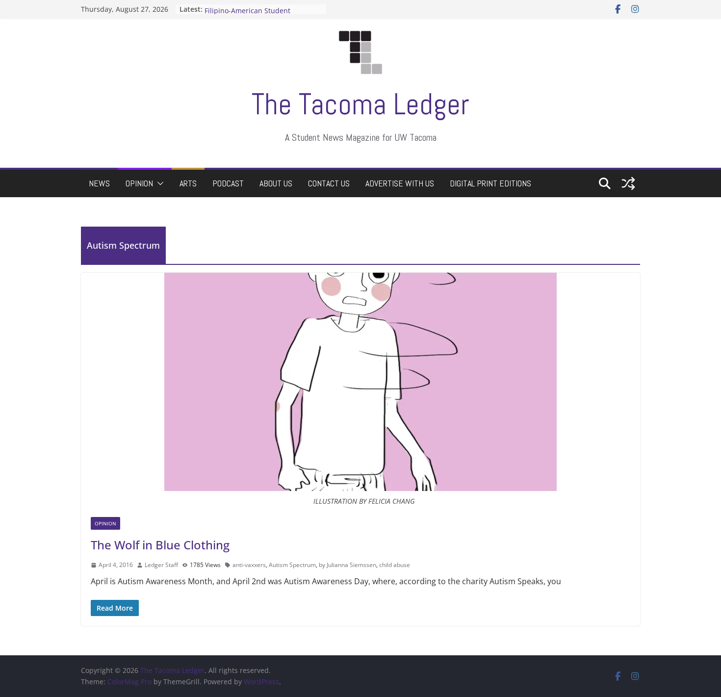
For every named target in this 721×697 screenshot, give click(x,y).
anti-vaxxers (249, 565)
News (99, 183)
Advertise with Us (399, 183)
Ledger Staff (161, 565)
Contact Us (329, 183)
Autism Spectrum (292, 565)
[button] (158, 183)
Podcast (228, 183)
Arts (188, 183)
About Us (275, 183)
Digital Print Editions (490, 183)
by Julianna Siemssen (347, 565)
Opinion (139, 183)
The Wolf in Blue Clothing (160, 545)
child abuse (394, 565)
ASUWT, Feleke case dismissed (255, 5)
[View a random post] (628, 183)
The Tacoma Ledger (360, 104)
